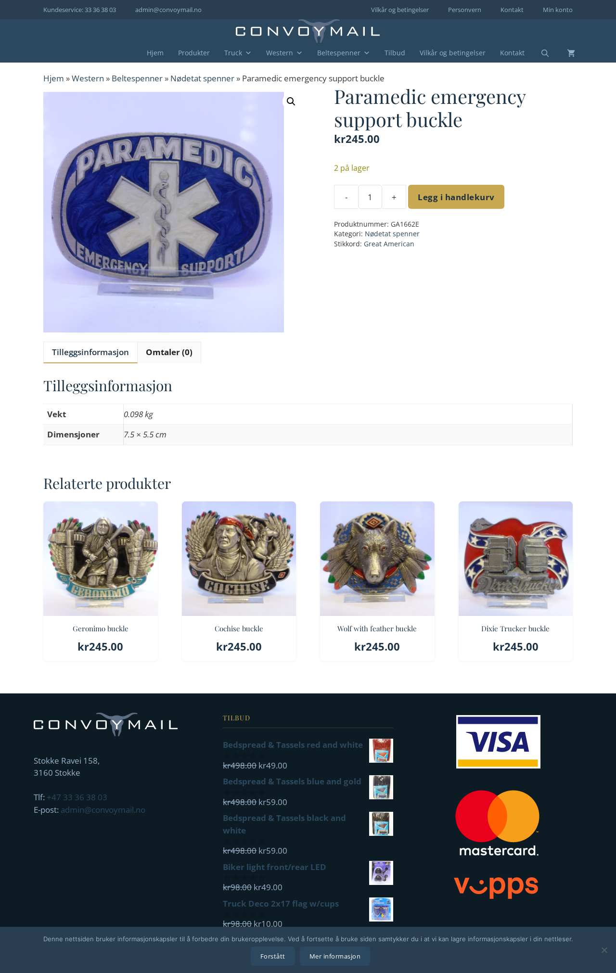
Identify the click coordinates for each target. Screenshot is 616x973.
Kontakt (512, 9)
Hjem (155, 52)
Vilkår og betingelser (400, 9)
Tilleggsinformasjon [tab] (90, 352)
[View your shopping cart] (563, 53)
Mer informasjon (335, 956)
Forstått (272, 956)
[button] (291, 101)
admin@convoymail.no (168, 9)
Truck (233, 52)
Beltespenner (338, 52)
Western (279, 52)
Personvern (464, 9)
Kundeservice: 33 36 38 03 (79, 9)
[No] (604, 950)
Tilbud (395, 52)
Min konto (558, 9)
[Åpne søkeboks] (539, 53)
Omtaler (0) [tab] (169, 352)
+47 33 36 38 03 (77, 797)
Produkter (194, 52)
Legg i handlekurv (456, 197)
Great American (389, 243)
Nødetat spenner (202, 78)
